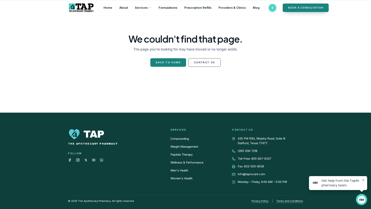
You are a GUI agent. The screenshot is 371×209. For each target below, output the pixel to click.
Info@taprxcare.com (251, 174)
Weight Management (184, 146)
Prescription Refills (198, 7)
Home (108, 7)
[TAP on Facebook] (69, 160)
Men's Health (179, 170)
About (123, 7)
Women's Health (181, 178)
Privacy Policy (260, 200)
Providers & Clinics (232, 7)
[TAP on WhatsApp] (101, 160)
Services (141, 7)
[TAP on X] (85, 160)
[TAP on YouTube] (93, 160)
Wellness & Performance (186, 162)
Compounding (179, 138)
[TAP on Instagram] (78, 160)
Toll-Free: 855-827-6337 (254, 158)
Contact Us (204, 62)
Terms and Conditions (289, 200)
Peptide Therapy (181, 154)
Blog (256, 7)
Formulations (168, 7)
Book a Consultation (305, 7)
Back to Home (168, 62)
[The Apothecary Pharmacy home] (81, 8)
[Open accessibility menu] (272, 8)
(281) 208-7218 (247, 151)
